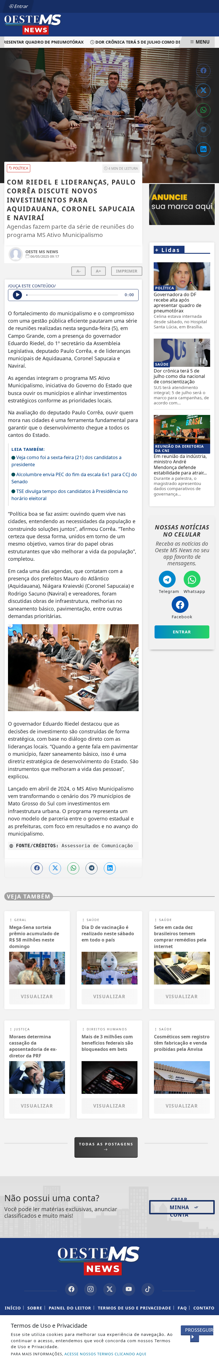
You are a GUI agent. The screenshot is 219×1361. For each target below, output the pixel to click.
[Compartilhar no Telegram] (203, 130)
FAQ (182, 1308)
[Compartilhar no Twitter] (203, 90)
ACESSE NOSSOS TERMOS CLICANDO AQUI (105, 1353)
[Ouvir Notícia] (17, 295)
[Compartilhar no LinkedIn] (203, 149)
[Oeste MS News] (40, 24)
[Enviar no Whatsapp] (203, 110)
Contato (203, 1308)
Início (13, 1308)
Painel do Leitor (70, 1308)
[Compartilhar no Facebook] (203, 71)
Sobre (34, 1308)
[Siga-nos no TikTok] (147, 1289)
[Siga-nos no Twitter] (109, 1289)
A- (78, 271)
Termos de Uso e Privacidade (134, 1308)
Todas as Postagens (106, 1144)
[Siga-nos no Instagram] (90, 1289)
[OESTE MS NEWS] (182, 204)
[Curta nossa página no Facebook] (71, 1289)
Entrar (20, 6)
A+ (98, 271)
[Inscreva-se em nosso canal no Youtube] (128, 1289)
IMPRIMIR (126, 271)
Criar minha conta (179, 1207)
